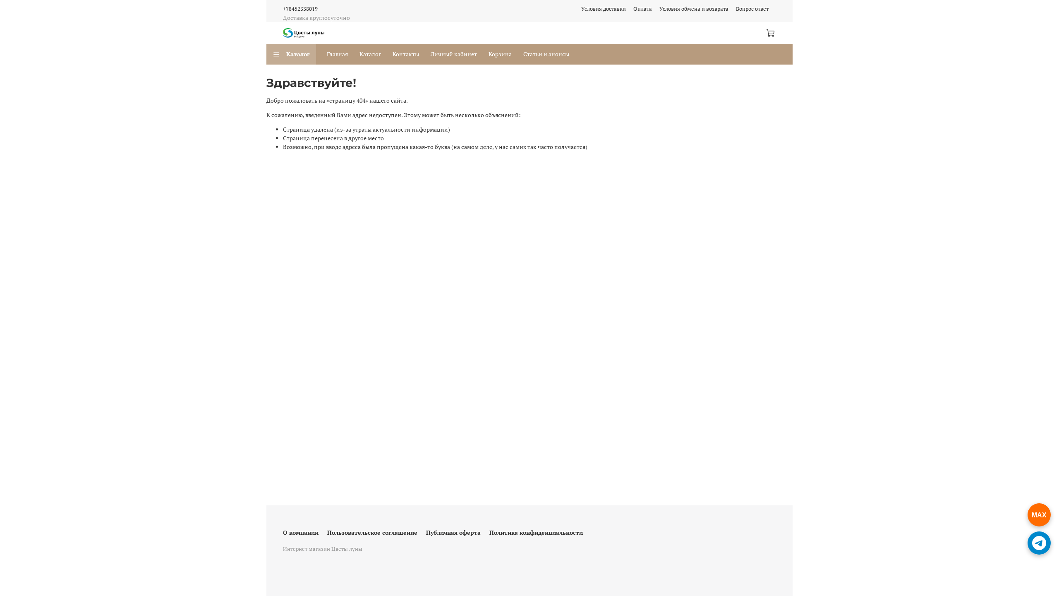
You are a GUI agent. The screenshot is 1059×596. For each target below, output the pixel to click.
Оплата (642, 8)
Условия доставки (603, 8)
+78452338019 (300, 8)
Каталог (298, 54)
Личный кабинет (454, 54)
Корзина (500, 54)
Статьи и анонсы (546, 54)
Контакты (406, 54)
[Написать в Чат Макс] (1039, 514)
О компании (301, 532)
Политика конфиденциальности (536, 532)
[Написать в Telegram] (1039, 543)
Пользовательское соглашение (372, 532)
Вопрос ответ (752, 8)
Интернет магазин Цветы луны (322, 549)
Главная (337, 54)
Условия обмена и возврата (693, 8)
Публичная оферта (453, 532)
